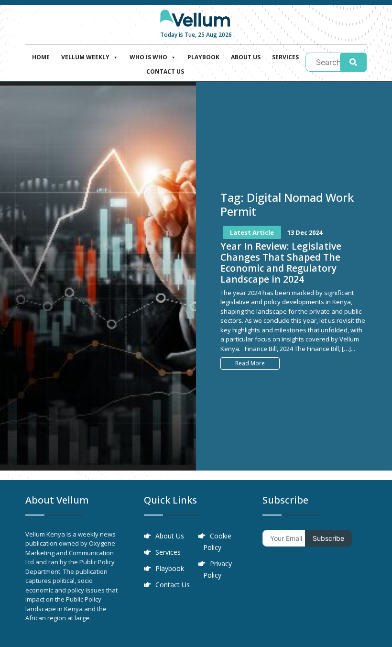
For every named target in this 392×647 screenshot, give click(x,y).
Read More (250, 363)
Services (285, 57)
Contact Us (165, 71)
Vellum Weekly (85, 57)
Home (41, 57)
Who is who (148, 57)
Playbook (203, 57)
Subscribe (328, 538)
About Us (246, 57)
